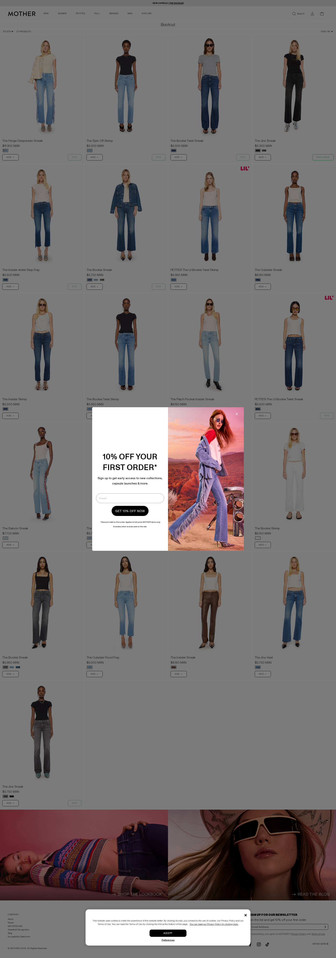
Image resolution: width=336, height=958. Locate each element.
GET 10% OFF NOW (130, 511)
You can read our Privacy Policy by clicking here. (214, 924)
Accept (168, 933)
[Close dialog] (237, 414)
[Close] (245, 915)
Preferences (168, 940)
